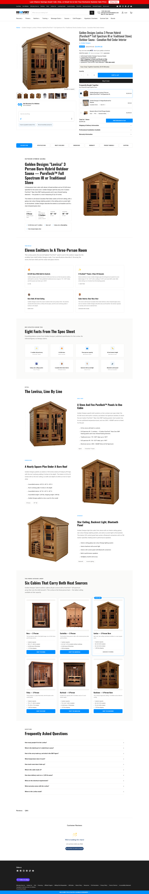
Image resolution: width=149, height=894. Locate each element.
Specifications (41, 145)
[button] (74, 892)
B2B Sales (71, 885)
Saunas (66, 18)
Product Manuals (109, 145)
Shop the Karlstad (74, 711)
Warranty (92, 145)
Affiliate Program (48, 885)
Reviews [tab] (19, 811)
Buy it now (106, 81)
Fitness (27, 18)
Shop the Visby (40, 711)
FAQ (35, 885)
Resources (86, 885)
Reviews (43, 6)
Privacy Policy (103, 885)
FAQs (47, 6)
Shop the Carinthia (74, 652)
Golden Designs (86, 43)
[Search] (92, 13)
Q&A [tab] (26, 811)
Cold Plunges (77, 18)
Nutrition (36, 18)
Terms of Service (113, 885)
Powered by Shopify (21, 889)
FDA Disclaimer (95, 885)
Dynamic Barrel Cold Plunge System (100, 111)
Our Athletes (26, 6)
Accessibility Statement (125, 885)
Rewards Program (97, 6)
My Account (106, 6)
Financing (40, 885)
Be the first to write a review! (74, 848)
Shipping (125, 145)
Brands (113, 18)
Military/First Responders (60, 885)
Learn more (107, 53)
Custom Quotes (71, 6)
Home (18, 27)
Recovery (19, 18)
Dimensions (76, 145)
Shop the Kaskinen (108, 711)
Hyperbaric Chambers (90, 18)
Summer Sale (104, 18)
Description (24, 145)
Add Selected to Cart (119, 120)
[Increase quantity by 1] (94, 75)
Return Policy (79, 885)
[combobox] (60, 13)
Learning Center (61, 6)
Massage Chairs (56, 18)
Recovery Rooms (87, 6)
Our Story (18, 6)
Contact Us (53, 6)
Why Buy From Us (34, 6)
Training (45, 18)
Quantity (81, 71)
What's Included (59, 145)
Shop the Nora (41, 652)
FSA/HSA (78, 6)
